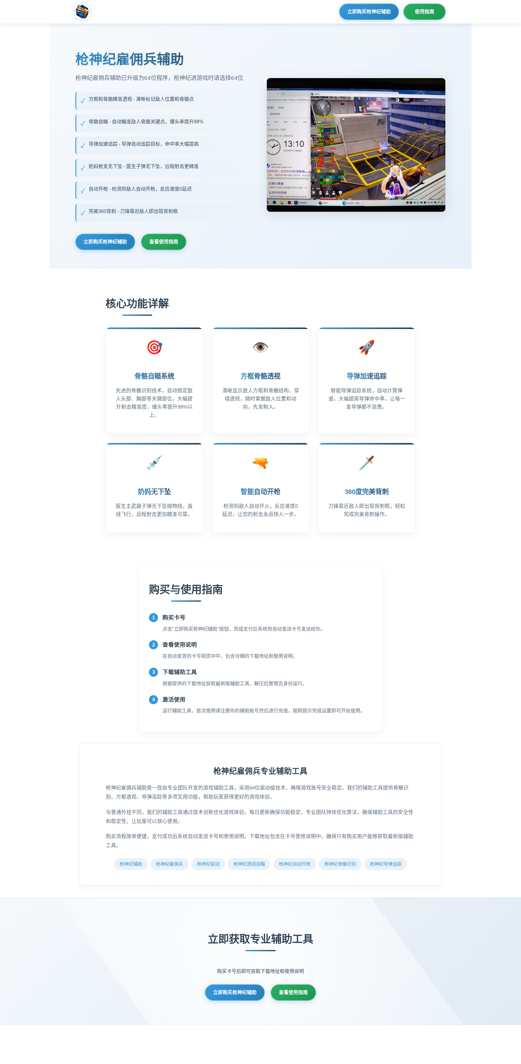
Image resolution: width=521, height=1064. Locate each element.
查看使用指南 (163, 241)
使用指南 (424, 11)
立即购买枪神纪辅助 (369, 11)
